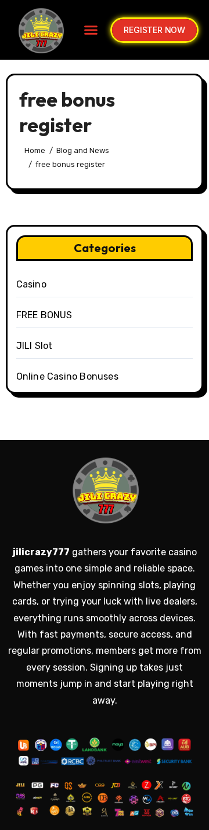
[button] (91, 30)
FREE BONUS (44, 315)
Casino (31, 284)
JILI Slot (34, 345)
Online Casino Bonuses (67, 376)
